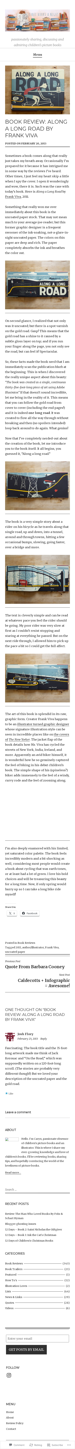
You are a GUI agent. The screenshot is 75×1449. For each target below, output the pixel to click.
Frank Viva (13, 196)
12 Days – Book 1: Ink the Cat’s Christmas (30, 1235)
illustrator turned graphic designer (43, 724)
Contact (11, 1429)
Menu (37, 54)
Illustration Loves (16, 1286)
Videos (9, 1308)
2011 (18, 947)
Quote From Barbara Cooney (35, 964)
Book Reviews (26, 943)
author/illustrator (33, 947)
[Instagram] (9, 1375)
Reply (43, 1038)
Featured (10, 1274)
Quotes (9, 1302)
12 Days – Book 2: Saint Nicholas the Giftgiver (33, 1229)
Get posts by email (26, 1349)
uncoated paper (15, 951)
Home (10, 1412)
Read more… (13, 1172)
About (10, 1417)
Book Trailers (13, 1269)
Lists (8, 1291)
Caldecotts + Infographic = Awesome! (44, 980)
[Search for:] (21, 1189)
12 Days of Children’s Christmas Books (29, 1240)
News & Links (13, 1297)
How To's (11, 1280)
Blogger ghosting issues (20, 1224)
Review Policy (14, 1423)
